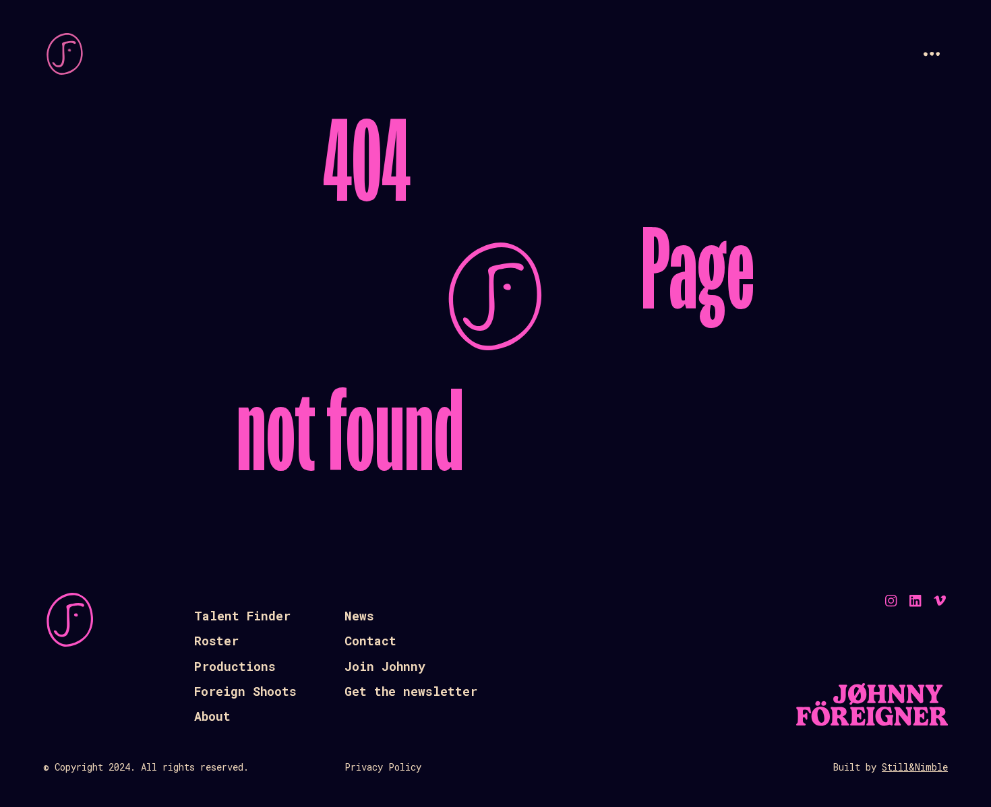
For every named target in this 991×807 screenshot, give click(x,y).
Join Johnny (384, 666)
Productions (235, 666)
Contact (370, 641)
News (359, 616)
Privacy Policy (382, 767)
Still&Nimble (915, 767)
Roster (216, 641)
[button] (931, 54)
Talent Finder (242, 616)
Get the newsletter (410, 691)
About (212, 716)
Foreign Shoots (245, 691)
